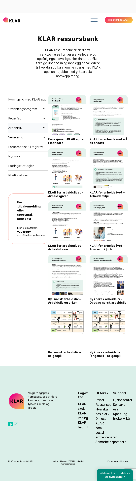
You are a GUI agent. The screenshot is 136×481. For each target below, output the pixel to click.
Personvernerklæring (117, 461)
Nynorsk (14, 156)
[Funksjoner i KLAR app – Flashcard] (67, 97)
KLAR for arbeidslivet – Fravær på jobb (107, 247)
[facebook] (10, 424)
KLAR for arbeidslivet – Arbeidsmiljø (107, 194)
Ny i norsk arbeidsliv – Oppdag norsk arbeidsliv (108, 301)
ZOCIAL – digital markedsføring (72, 462)
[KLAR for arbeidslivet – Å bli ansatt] (109, 97)
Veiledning (15, 137)
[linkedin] (16, 424)
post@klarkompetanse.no (31, 235)
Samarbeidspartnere (111, 442)
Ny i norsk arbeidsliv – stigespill (64, 354)
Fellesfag (14, 118)
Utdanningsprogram (22, 109)
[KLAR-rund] (16, 401)
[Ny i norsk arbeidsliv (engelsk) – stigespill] (109, 310)
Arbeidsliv (15, 128)
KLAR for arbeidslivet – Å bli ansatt (109, 141)
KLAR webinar (18, 175)
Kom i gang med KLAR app (27, 99)
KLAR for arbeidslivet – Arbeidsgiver (65, 194)
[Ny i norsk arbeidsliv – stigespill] (67, 310)
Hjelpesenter (123, 400)
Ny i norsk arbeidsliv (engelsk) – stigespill (105, 354)
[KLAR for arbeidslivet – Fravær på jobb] (109, 203)
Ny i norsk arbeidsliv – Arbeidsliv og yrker (64, 301)
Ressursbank (105, 405)
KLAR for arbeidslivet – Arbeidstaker (65, 247)
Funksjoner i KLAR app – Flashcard (66, 141)
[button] (94, 20)
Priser (100, 400)
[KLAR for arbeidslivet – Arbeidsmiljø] (109, 150)
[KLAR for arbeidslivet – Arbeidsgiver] (67, 150)
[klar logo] (11, 19)
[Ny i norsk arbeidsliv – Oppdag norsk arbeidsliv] (109, 257)
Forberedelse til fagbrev (25, 147)
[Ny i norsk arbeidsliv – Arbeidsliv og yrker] (67, 257)
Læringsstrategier (21, 166)
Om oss (101, 419)
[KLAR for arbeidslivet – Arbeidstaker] (67, 203)
